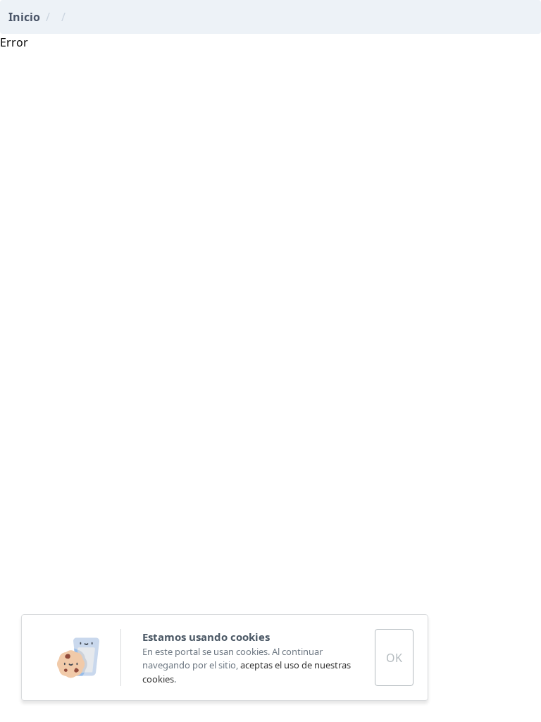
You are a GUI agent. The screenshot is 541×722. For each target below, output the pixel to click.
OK (394, 658)
